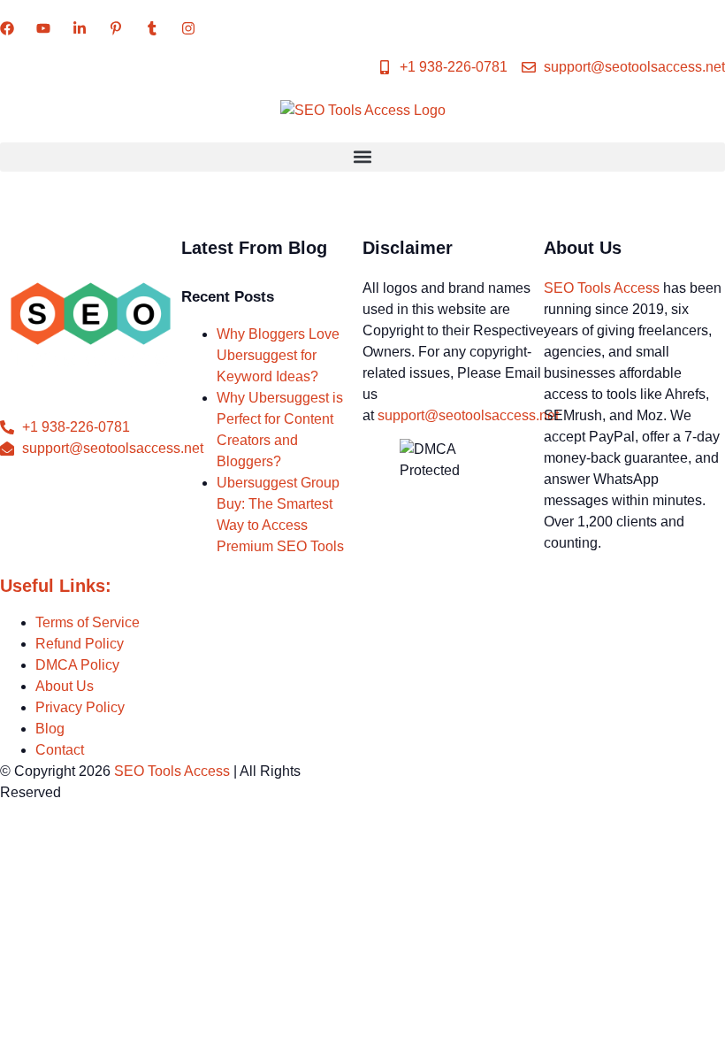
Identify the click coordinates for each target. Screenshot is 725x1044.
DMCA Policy (77, 664)
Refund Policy (79, 643)
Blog (50, 728)
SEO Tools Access (602, 288)
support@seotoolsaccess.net (468, 415)
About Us (64, 686)
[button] (362, 157)
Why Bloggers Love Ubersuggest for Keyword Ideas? (278, 355)
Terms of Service (87, 622)
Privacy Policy (80, 707)
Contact (59, 749)
